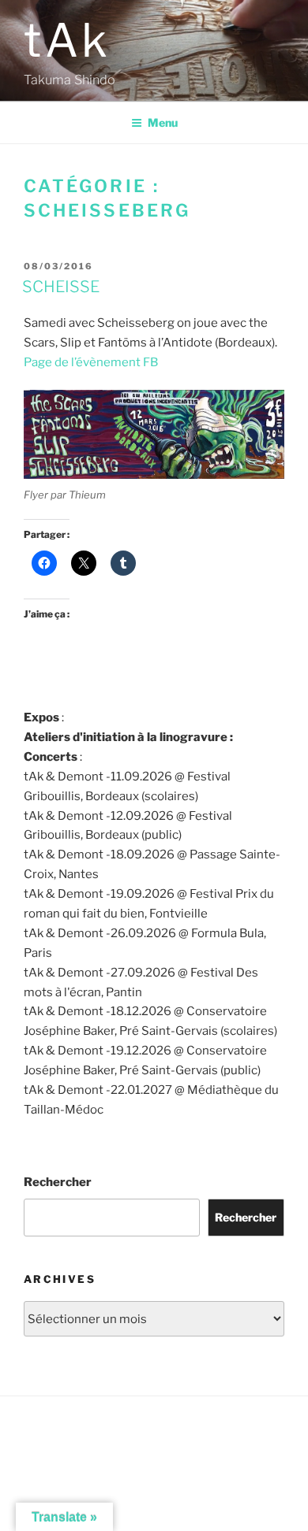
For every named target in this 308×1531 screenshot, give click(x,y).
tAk (67, 40)
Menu (163, 122)
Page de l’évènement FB (91, 362)
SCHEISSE (61, 286)
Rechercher (58, 1182)
